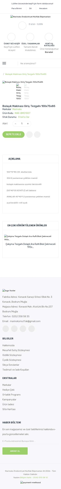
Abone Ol (15, 451)
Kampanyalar (9, 399)
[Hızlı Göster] (37, 249)
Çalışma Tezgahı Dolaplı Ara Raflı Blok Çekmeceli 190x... (30, 245)
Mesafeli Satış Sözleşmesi (16, 350)
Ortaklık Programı (11, 394)
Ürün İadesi (8, 404)
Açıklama (14, 159)
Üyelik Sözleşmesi (11, 360)
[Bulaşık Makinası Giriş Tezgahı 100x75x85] (18, 91)
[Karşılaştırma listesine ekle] (37, 134)
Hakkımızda (8, 345)
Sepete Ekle (13, 134)
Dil (30, 8)
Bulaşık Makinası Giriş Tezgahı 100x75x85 (25, 74)
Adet (5, 123)
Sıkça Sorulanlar (10, 365)
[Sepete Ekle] (23, 249)
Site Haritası (8, 409)
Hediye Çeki (8, 390)
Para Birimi (17, 8)
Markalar (6, 385)
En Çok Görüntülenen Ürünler (27, 225)
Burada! (49, 52)
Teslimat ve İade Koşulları (15, 369)
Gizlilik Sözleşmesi (11, 355)
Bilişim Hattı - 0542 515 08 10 (34, 477)
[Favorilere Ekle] (29, 134)
